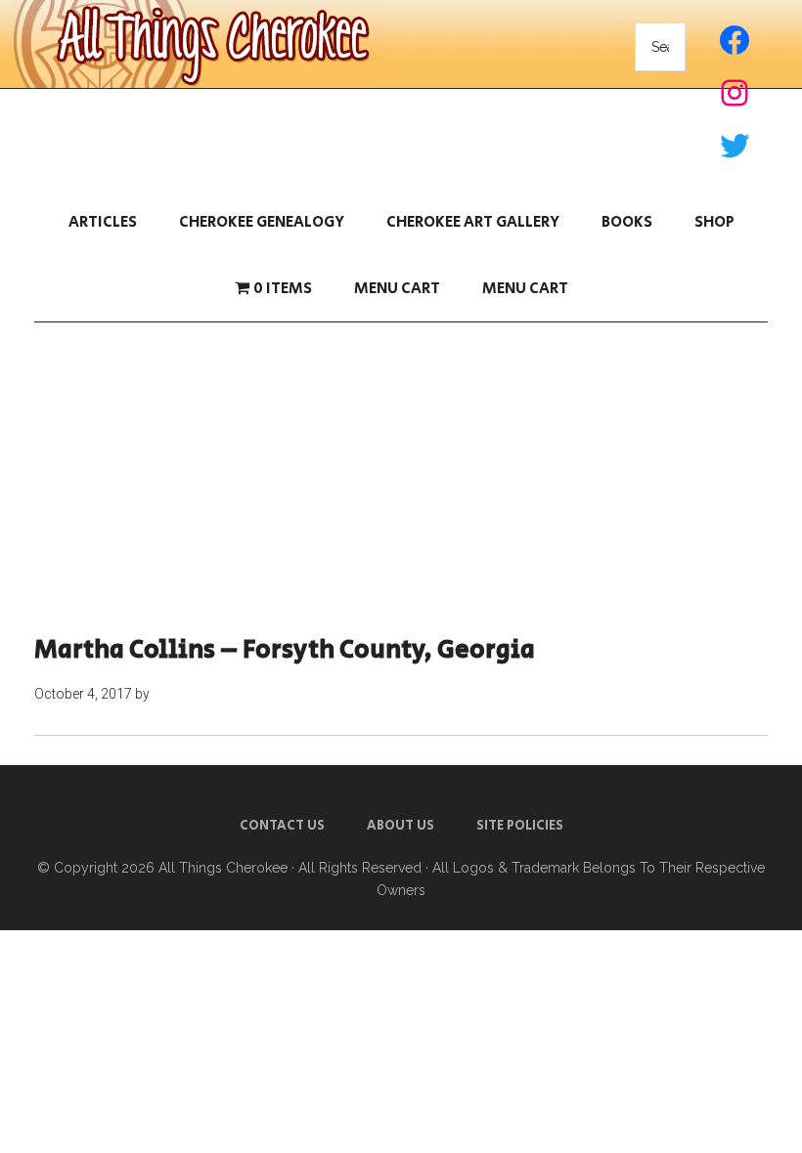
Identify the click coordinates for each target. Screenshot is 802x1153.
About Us (400, 825)
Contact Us (282, 825)
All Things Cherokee (223, 867)
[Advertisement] (401, 479)
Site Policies (519, 825)
